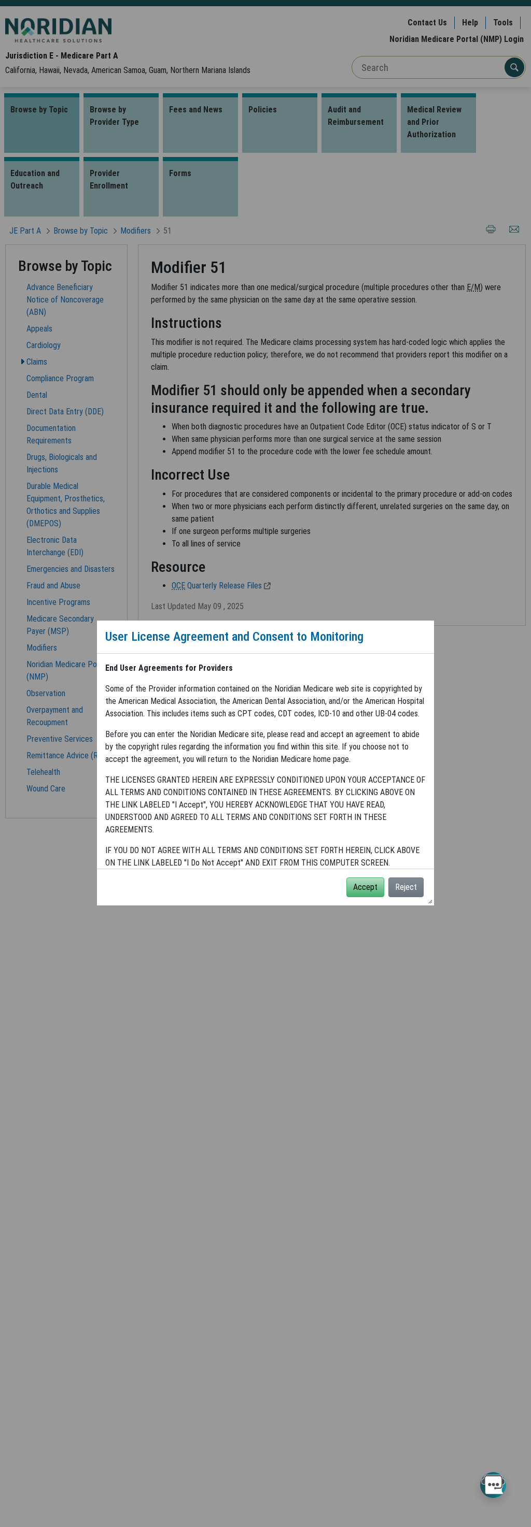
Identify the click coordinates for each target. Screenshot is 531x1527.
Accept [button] (365, 887)
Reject (406, 887)
